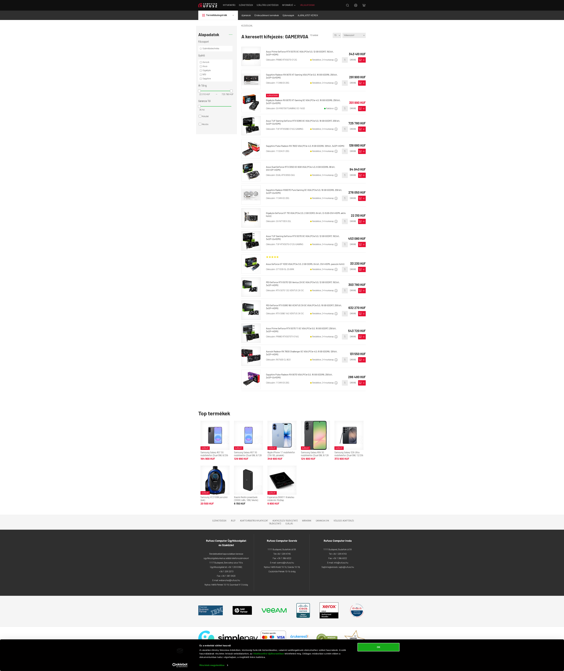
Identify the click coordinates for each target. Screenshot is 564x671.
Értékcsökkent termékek (266, 15)
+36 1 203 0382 (235, 567)
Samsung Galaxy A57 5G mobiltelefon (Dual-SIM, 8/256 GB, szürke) (214, 455)
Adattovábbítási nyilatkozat (254, 521)
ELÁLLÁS (289, 523)
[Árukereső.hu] (299, 637)
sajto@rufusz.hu (346, 567)
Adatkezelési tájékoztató (285, 521)
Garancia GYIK (322, 521)
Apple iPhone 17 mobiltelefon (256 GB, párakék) (281, 454)
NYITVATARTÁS (229, 5)
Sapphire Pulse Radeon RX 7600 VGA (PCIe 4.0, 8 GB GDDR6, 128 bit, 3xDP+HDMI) (305, 145)
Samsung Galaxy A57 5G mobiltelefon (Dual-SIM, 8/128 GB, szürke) (248, 455)
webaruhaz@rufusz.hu (229, 580)
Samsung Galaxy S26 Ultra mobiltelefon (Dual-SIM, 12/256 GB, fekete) (348, 455)
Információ (287, 5)
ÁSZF (233, 521)
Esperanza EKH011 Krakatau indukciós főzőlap (280, 499)
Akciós (205, 124)
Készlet (205, 116)
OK (378, 647)
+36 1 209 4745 (283, 554)
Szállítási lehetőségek (268, 5)
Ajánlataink (272, 95)
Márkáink (306, 521)
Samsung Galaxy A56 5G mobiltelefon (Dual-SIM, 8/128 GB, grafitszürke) (315, 455)
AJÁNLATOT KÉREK (308, 15)
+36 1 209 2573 (226, 571)
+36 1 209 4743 (339, 554)
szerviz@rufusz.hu (285, 563)
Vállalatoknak (307, 5)
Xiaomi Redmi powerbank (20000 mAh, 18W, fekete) (246, 499)
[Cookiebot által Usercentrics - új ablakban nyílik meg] (180, 665)
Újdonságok (288, 15)
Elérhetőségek (246, 5)
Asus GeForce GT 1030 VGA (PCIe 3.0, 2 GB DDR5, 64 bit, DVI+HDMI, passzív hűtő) (305, 264)
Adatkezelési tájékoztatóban (268, 653)
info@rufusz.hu (341, 563)
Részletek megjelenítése (211, 665)
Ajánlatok (246, 15)
